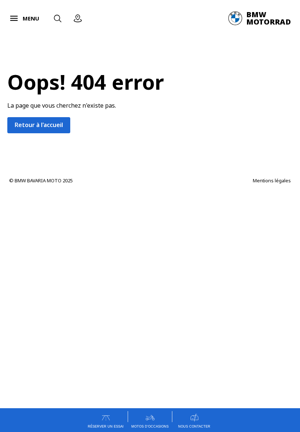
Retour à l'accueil (39, 125)
